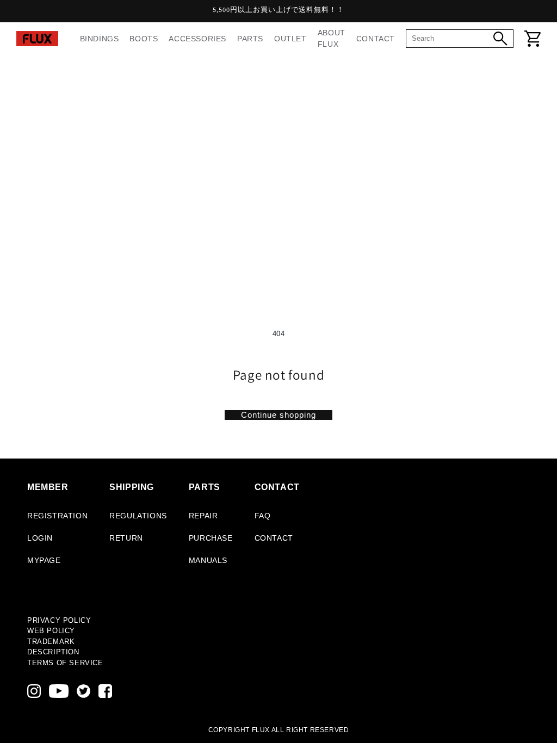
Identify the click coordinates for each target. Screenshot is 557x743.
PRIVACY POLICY (59, 620)
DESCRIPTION (53, 652)
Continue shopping (278, 414)
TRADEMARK (51, 641)
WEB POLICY (51, 631)
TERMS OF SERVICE (65, 663)
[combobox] (452, 39)
